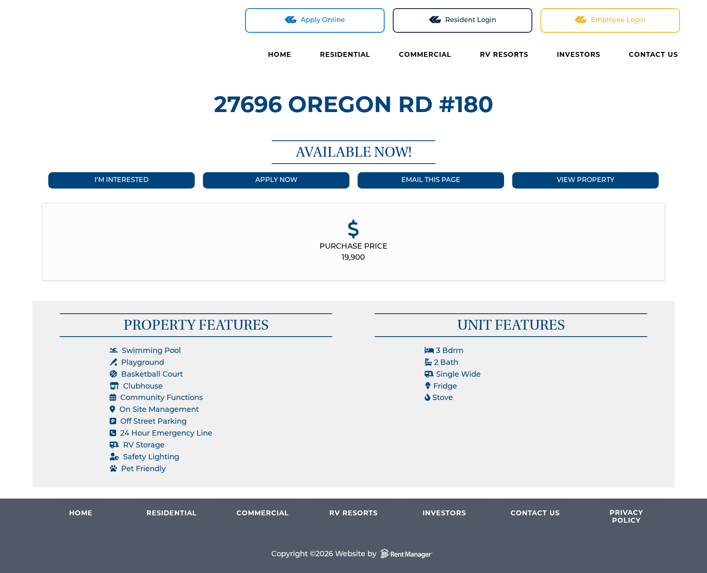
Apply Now (276, 180)
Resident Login (470, 20)
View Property (585, 180)
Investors (578, 55)
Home (279, 55)
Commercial (425, 55)
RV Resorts (504, 55)
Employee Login (618, 20)
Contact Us (653, 55)
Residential (345, 55)
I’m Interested (122, 180)
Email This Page (430, 180)
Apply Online (323, 20)
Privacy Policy (626, 517)
